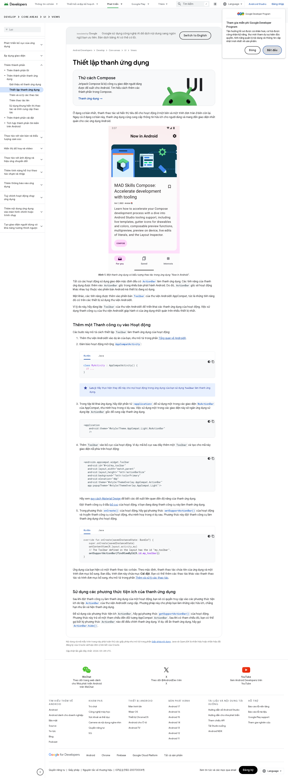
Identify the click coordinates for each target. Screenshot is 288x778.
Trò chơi (93, 706)
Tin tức (52, 731)
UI (45, 16)
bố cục (114, 504)
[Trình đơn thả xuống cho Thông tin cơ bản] (58, 4)
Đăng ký (248, 770)
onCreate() (111, 510)
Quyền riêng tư (96, 727)
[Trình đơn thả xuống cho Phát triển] (123, 4)
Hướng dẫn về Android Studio (223, 709)
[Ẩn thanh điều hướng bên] (40, 772)
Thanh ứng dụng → (90, 98)
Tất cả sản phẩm (173, 755)
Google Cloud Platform (145, 755)
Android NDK (215, 731)
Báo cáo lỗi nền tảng (258, 706)
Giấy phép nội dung (161, 641)
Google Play (139, 4)
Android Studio (257, 4)
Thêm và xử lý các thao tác (152, 577)
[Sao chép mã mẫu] (213, 362)
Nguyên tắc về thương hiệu (97, 770)
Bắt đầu (272, 50)
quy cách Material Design (105, 498)
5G (90, 733)
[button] (20, 44)
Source (52, 725)
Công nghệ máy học (99, 711)
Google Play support (258, 717)
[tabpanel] (147, 369)
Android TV (134, 727)
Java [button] (101, 355)
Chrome (106, 755)
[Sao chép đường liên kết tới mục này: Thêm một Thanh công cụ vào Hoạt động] (153, 325)
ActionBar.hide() (85, 625)
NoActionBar (206, 403)
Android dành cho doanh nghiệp (66, 715)
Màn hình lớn (135, 706)
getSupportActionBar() (174, 613)
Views (56, 16)
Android (53, 709)
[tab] (87, 356)
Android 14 (174, 722)
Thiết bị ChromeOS (138, 717)
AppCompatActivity (127, 344)
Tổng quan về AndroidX (172, 338)
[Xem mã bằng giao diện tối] (209, 362)
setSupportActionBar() (180, 510)
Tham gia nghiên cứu (259, 722)
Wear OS (133, 711)
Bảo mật (53, 720)
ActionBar (149, 281)
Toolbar (139, 296)
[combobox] (193, 4)
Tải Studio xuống (217, 725)
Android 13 (174, 727)
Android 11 (174, 738)
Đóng (252, 50)
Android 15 (174, 717)
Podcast (53, 741)
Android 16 (174, 711)
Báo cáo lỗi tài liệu (257, 711)
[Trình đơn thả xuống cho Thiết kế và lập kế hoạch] (98, 4)
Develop (10, 16)
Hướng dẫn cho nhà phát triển (224, 715)
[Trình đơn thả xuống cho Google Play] (149, 4)
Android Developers (82, 50)
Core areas (29, 16)
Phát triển (112, 4)
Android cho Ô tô (137, 722)
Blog (51, 736)
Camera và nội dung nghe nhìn (105, 722)
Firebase (121, 755)
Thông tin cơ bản (44, 4)
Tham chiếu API (216, 720)
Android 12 (174, 733)
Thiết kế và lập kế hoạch (80, 4)
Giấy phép (74, 770)
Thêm (161, 4)
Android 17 (174, 706)
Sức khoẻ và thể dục (99, 717)
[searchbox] (22, 29)
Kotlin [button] (87, 355)
